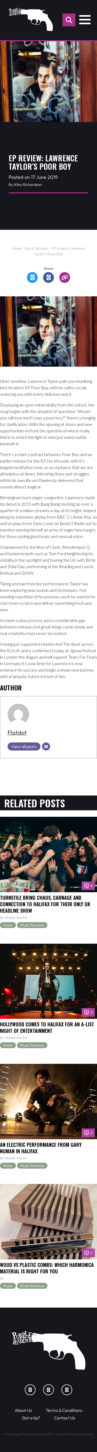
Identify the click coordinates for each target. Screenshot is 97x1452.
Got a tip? (31, 1417)
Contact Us (64, 1417)
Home (17, 248)
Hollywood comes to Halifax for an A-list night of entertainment (47, 1027)
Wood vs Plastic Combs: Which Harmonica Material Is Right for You (47, 1268)
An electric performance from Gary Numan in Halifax (41, 1148)
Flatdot (17, 732)
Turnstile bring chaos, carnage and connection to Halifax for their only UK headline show (45, 904)
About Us (23, 1410)
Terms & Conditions (64, 1410)
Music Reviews (37, 248)
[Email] (46, 746)
